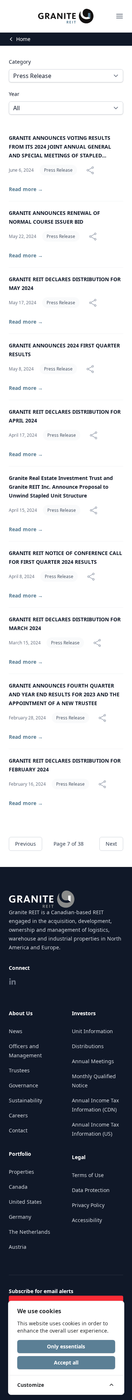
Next (111, 843)
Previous (25, 843)
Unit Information (92, 1031)
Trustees (19, 1070)
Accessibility (87, 1220)
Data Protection (91, 1190)
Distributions (88, 1046)
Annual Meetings (93, 1061)
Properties (21, 1171)
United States (25, 1201)
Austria (17, 1246)
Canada (18, 1186)
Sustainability (25, 1100)
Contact (18, 1130)
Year (14, 93)
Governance (23, 1085)
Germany (20, 1216)
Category (20, 61)
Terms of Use (88, 1175)
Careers (18, 1115)
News (15, 1031)
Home (23, 39)
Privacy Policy (88, 1205)
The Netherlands (29, 1231)
